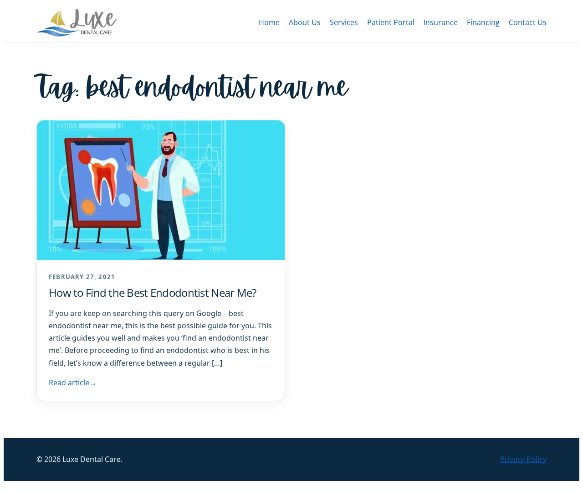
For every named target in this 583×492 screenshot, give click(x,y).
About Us (305, 22)
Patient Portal (390, 22)
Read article (73, 383)
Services (344, 22)
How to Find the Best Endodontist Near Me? (152, 292)
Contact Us (528, 22)
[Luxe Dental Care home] (76, 22)
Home (269, 22)
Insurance (441, 22)
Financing (483, 22)
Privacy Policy (523, 459)
